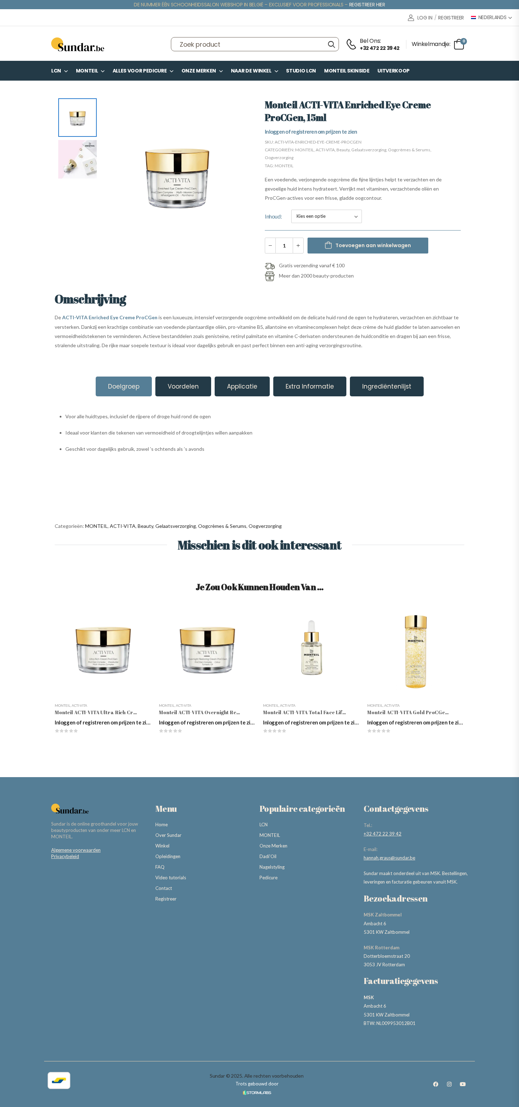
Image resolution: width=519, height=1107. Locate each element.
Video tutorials (170, 877)
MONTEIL (87, 70)
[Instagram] (449, 1084)
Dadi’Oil (268, 856)
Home (161, 824)
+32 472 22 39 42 (382, 834)
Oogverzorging (279, 157)
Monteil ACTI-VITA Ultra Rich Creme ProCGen (110, 712)
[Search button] (331, 44)
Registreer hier (367, 4)
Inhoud (273, 216)
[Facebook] (435, 1084)
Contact (163, 888)
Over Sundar (168, 835)
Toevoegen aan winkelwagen (373, 245)
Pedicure (269, 877)
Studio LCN (301, 70)
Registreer (166, 899)
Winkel (162, 846)
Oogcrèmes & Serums (409, 149)
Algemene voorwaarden (76, 850)
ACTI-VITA (325, 149)
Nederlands (492, 17)
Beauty (343, 149)
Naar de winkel (251, 70)
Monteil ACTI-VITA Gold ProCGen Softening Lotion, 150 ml (437, 712)
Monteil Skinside (346, 70)
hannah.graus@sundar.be (389, 858)
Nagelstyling (272, 867)
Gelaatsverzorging (368, 149)
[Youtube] (462, 1084)
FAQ (160, 867)
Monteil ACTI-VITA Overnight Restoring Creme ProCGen (226, 712)
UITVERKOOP (393, 70)
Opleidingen (167, 856)
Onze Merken (198, 70)
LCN (56, 70)
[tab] (124, 386)
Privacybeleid (65, 856)
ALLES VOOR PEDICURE (140, 70)
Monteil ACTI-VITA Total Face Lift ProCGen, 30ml (323, 712)
